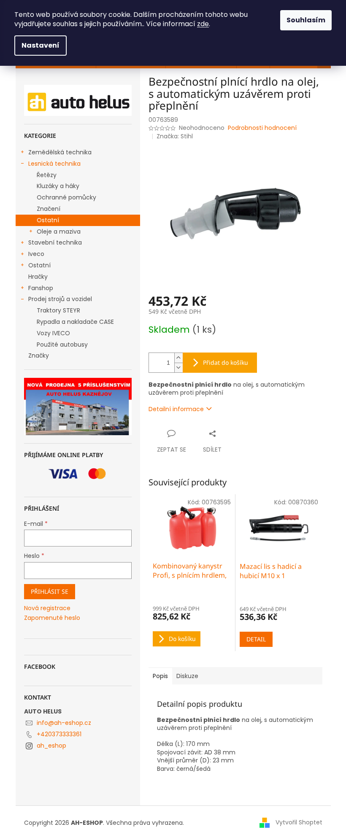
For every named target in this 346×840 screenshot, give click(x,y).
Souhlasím (306, 20)
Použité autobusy (62, 344)
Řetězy (47, 175)
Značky (38, 355)
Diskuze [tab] (187, 676)
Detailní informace (176, 409)
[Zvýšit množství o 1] (178, 358)
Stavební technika (55, 242)
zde (203, 24)
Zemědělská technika (60, 152)
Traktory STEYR (58, 310)
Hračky (38, 276)
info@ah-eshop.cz (64, 723)
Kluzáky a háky (58, 186)
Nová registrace (47, 608)
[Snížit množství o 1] (178, 367)
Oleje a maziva (59, 231)
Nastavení (40, 45)
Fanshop (40, 288)
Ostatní (48, 220)
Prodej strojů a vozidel (60, 299)
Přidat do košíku (225, 362)
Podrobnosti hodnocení (262, 128)
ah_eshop (51, 745)
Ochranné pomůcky (66, 197)
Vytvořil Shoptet (299, 822)
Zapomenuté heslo (52, 618)
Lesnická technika (54, 163)
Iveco (36, 254)
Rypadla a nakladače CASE (75, 322)
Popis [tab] (160, 676)
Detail (256, 639)
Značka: (175, 136)
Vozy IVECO (53, 333)
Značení (48, 209)
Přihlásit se (49, 591)
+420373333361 (59, 734)
